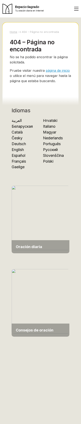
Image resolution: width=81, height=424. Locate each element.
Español (18, 155)
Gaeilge (18, 167)
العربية (17, 120)
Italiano (49, 126)
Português (52, 144)
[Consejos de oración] (41, 301)
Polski (48, 161)
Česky (17, 138)
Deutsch (19, 144)
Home (13, 31)
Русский (50, 149)
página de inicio (58, 70)
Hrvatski (50, 120)
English (18, 149)
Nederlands (53, 138)
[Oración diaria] (41, 217)
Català (17, 132)
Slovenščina (53, 155)
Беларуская (22, 126)
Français (19, 161)
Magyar (49, 132)
